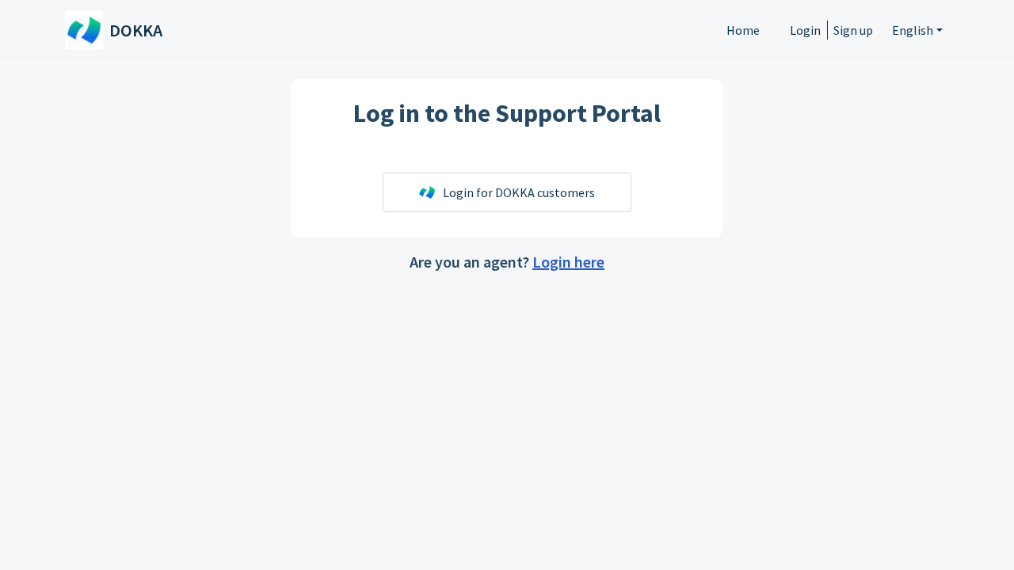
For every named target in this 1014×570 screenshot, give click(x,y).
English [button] (912, 30)
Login (805, 30)
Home (743, 30)
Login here (568, 262)
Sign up (853, 30)
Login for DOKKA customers (519, 192)
